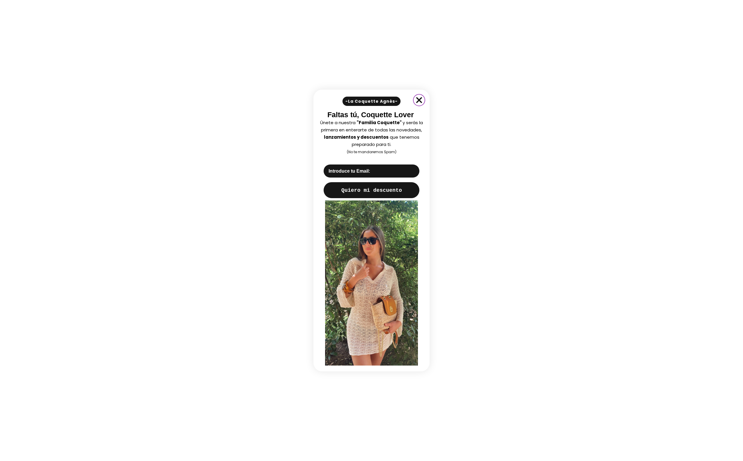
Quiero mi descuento (371, 190)
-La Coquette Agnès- (371, 101)
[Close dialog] (419, 100)
